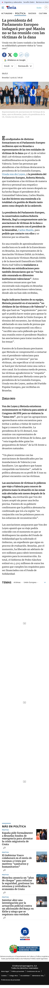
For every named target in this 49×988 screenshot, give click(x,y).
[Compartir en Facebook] (4, 55)
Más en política (14, 826)
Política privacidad (17, 971)
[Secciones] (3, 8)
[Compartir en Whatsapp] (15, 55)
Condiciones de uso (33, 971)
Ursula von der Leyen (13, 174)
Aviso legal (5, 971)
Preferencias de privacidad (10, 980)
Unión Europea (30, 582)
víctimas (17, 582)
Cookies (4, 975)
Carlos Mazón (25, 230)
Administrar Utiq (37, 975)
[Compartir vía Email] (27, 55)
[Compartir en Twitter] (10, 55)
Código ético (13, 975)
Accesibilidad (25, 975)
